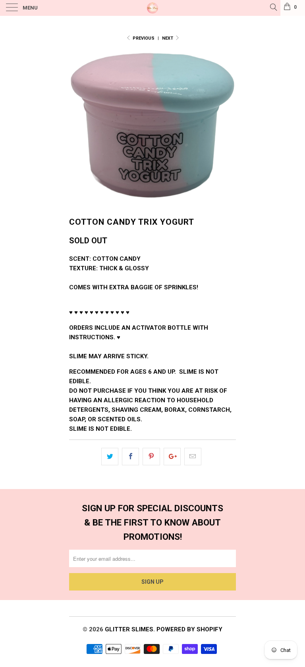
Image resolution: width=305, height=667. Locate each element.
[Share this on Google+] (172, 456)
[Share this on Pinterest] (151, 456)
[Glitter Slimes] (152, 8)
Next (168, 38)
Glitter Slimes (129, 629)
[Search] (273, 7)
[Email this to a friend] (192, 456)
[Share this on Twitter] (109, 456)
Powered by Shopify (189, 629)
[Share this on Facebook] (130, 456)
